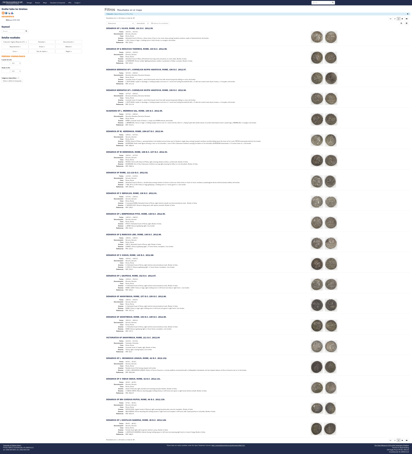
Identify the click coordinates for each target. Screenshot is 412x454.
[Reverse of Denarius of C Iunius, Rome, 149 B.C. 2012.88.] (331, 264)
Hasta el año (6, 68)
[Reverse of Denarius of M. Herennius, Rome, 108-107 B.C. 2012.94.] (331, 140)
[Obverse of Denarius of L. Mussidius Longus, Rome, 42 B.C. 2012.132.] (317, 367)
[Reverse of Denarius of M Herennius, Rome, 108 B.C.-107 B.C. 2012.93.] (331, 160)
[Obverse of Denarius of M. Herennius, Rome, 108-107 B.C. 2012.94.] (317, 140)
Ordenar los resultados (160, 23)
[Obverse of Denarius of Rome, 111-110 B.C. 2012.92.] (317, 181)
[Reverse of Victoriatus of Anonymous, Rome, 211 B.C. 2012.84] (331, 346)
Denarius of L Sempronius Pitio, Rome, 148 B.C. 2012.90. (136, 214)
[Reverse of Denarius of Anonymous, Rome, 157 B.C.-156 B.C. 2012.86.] (331, 305)
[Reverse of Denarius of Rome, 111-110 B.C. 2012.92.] (330, 181)
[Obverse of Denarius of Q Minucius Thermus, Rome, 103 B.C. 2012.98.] (317, 57)
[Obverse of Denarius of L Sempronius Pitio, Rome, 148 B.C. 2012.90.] (317, 222)
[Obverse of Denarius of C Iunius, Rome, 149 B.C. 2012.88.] (317, 264)
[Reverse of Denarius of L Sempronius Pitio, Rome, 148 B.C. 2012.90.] (330, 222)
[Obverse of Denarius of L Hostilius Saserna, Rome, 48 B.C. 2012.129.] (316, 429)
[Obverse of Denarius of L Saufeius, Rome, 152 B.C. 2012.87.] (317, 284)
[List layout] (401, 23)
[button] (402, 18)
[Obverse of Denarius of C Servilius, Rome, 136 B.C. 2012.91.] (317, 202)
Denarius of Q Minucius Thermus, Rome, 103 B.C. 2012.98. (136, 49)
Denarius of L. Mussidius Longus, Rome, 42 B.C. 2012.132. (136, 358)
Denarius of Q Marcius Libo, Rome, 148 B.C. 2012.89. (134, 234)
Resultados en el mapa (129, 10)
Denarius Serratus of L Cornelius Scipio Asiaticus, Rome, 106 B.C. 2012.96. (146, 90)
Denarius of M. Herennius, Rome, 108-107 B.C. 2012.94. (135, 131)
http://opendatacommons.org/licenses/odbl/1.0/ (228, 445)
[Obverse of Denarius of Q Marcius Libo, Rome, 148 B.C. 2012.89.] (317, 243)
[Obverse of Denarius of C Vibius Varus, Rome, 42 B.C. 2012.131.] (317, 387)
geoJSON (13, 20)
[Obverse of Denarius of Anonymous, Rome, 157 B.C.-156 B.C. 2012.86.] (317, 305)
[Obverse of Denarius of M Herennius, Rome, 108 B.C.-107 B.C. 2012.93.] (317, 160)
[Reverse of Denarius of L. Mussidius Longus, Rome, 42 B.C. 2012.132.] (330, 367)
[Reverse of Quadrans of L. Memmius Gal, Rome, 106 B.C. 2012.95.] (331, 119)
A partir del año (7, 60)
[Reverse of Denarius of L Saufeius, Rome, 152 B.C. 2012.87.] (331, 284)
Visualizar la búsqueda (57, 3)
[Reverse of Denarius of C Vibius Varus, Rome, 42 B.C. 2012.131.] (331, 387)
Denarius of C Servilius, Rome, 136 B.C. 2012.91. (131, 193)
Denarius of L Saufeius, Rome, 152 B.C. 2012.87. (131, 276)
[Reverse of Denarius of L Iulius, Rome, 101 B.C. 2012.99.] (331, 37)
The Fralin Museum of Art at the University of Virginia (391, 445)
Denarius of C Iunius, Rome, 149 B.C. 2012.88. (130, 255)
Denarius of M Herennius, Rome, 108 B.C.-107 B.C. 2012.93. (137, 152)
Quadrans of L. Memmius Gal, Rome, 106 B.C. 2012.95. (134, 111)
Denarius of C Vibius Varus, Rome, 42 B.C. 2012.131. (133, 379)
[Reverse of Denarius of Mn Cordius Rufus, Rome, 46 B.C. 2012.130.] (330, 408)
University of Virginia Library (12, 445)
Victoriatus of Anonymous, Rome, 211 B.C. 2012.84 (133, 337)
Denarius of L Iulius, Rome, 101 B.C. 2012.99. (129, 28)
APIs (69, 3)
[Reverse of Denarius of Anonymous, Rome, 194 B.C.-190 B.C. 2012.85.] (331, 326)
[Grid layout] (406, 23)
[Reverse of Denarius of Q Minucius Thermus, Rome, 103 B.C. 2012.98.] (330, 57)
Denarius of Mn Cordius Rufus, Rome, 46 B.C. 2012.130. (135, 399)
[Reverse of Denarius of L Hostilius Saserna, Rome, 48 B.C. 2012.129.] (329, 429)
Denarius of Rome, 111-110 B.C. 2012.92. (127, 172)
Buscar (37, 3)
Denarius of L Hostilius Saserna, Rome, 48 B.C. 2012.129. (136, 420)
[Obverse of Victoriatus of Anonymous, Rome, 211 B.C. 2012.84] (317, 346)
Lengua (76, 3)
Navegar (29, 3)
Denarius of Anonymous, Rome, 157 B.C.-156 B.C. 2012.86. (136, 296)
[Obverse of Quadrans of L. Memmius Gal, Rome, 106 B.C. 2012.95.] (317, 119)
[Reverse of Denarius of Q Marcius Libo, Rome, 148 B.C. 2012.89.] (331, 243)
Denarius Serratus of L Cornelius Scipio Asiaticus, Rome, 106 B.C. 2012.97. (146, 69)
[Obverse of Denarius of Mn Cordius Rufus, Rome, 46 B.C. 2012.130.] (317, 408)
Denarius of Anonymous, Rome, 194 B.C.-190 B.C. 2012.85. (136, 317)
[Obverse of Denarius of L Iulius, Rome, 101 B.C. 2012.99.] (317, 37)
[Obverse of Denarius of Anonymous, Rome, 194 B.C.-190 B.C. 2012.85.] (317, 326)
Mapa (45, 3)
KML (18, 20)
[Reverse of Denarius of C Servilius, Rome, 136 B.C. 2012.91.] (331, 202)
